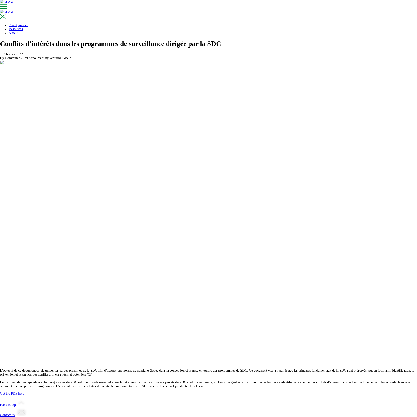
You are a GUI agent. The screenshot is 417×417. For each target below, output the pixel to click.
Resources (16, 29)
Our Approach (18, 25)
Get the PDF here (12, 393)
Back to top (8, 405)
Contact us (7, 415)
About (13, 33)
